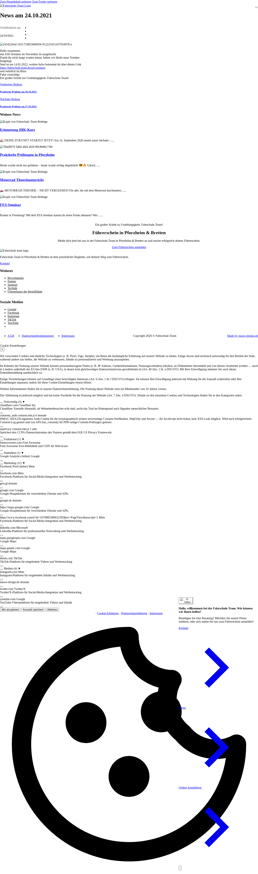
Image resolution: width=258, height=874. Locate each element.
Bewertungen (16, 278)
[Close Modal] (180, 868)
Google (12, 309)
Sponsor (12, 284)
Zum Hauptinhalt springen (15, 1)
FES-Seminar (10, 205)
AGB (11, 335)
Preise (182, 707)
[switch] (1, 402)
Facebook (13, 312)
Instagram (13, 316)
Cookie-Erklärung (108, 613)
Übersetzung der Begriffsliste (25, 291)
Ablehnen (52, 609)
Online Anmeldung (190, 787)
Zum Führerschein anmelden (129, 247)
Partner (12, 281)
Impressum (67, 335)
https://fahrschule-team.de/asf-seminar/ (23, 67)
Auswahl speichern (33, 609)
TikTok (12, 319)
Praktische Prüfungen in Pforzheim (27, 155)
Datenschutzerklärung (134, 613)
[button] (129, 402)
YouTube (13, 323)
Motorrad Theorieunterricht (22, 180)
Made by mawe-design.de (242, 335)
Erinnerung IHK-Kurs (17, 130)
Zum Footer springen (44, 1)
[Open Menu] (256, 7)
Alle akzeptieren (10, 609)
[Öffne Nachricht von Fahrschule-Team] (186, 600)
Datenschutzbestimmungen (38, 335)
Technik (12, 288)
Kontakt (5, 263)
